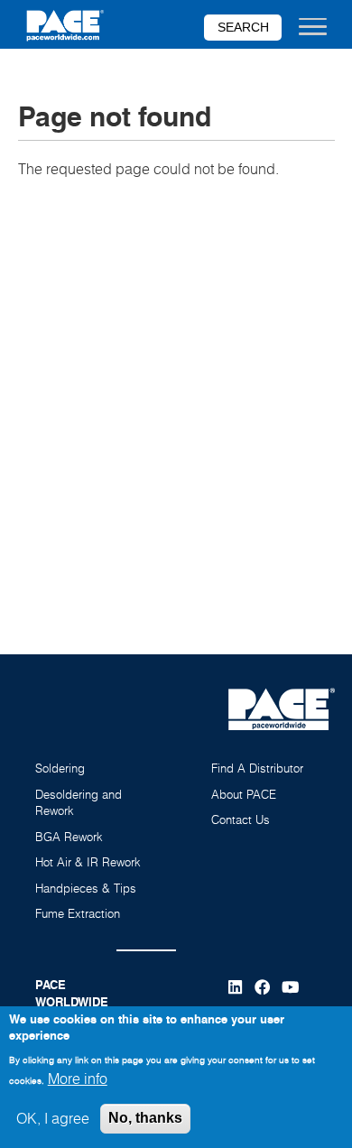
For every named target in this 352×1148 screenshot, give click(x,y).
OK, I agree (52, 1118)
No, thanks (145, 1117)
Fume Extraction (77, 913)
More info (77, 1078)
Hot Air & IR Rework (88, 862)
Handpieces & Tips (85, 888)
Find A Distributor (257, 768)
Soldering (60, 768)
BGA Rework (69, 836)
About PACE (243, 794)
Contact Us (240, 819)
